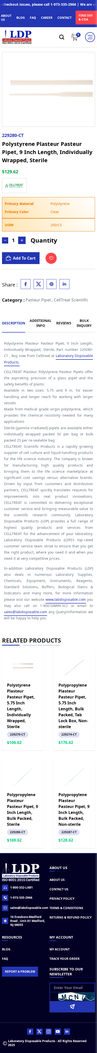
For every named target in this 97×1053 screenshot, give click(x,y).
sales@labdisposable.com (25, 611)
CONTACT (64, 18)
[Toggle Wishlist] (51, 258)
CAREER (46, 18)
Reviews (63, 323)
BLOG (20, 18)
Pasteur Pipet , (39, 300)
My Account (59, 949)
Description (13, 323)
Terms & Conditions (66, 908)
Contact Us (58, 889)
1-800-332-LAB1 (21, 887)
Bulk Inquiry (84, 323)
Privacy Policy (61, 898)
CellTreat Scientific (71, 300)
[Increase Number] (22, 240)
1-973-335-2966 (21, 898)
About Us (57, 880)
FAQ (33, 18)
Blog (6, 949)
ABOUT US (6, 18)
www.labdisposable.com (66, 599)
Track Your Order (64, 959)
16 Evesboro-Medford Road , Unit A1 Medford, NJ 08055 (27, 921)
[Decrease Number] (5, 240)
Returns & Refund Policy (70, 917)
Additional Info (40, 323)
